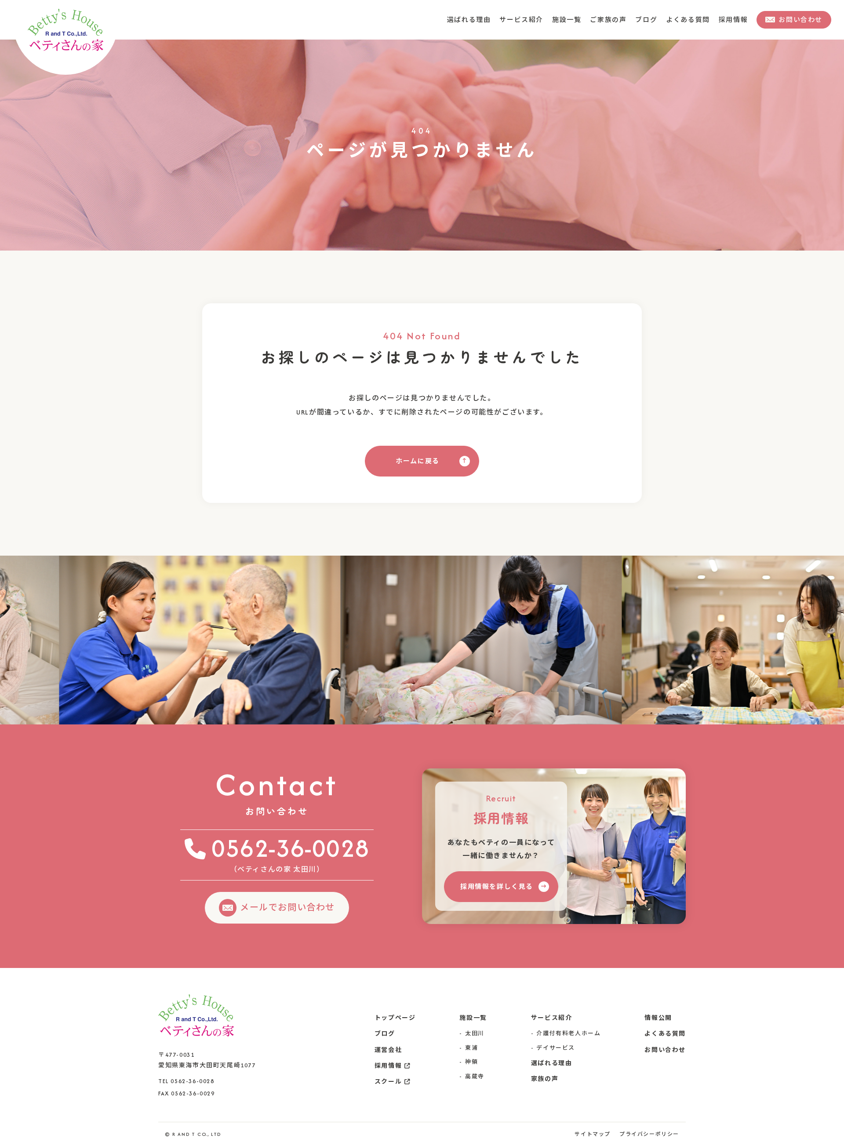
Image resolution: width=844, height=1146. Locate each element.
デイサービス (555, 1047)
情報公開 (658, 1018)
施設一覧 (575, 19)
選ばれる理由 (482, 19)
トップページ (395, 1018)
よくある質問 (691, 19)
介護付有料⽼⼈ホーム (568, 1033)
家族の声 (544, 1079)
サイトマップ (593, 1134)
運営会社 (388, 1050)
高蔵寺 (474, 1076)
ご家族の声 (615, 19)
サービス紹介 (532, 19)
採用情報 (734, 19)
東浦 (471, 1047)
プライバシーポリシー (649, 1134)
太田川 (474, 1033)
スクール (388, 1081)
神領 (471, 1062)
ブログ (651, 19)
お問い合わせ (665, 1050)
